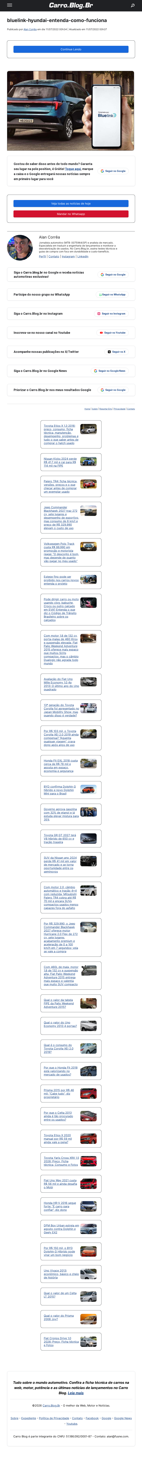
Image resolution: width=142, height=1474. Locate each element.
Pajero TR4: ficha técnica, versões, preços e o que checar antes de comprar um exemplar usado (60, 486)
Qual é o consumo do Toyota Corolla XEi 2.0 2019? (58, 1048)
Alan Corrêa (30, 29)
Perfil (42, 256)
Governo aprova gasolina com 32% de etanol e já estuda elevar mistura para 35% (61, 814)
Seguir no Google (115, 171)
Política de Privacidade (54, 1418)
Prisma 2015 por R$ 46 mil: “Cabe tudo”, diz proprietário (59, 1093)
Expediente (28, 1418)
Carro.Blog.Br (51, 1405)
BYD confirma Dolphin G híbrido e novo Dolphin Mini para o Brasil (60, 790)
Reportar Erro (105, 408)
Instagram (68, 256)
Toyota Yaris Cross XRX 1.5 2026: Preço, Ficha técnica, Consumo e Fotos (61, 1161)
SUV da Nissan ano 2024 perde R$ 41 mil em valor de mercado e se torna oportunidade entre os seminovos (60, 864)
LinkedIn (82, 256)
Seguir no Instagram (113, 313)
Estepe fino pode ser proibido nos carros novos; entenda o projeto (61, 580)
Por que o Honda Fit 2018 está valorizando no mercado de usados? (61, 1071)
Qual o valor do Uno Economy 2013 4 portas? (60, 1024)
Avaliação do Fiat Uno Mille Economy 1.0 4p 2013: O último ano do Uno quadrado (61, 684)
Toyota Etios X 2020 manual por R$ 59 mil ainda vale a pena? (58, 1138)
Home (87, 408)
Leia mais (76, 1393)
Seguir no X (118, 351)
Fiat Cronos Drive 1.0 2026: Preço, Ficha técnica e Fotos (61, 1341)
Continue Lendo (71, 49)
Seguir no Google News (112, 370)
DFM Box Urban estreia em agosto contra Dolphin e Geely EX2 (61, 1229)
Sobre (95, 408)
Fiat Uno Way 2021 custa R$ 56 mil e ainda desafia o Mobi (60, 1184)
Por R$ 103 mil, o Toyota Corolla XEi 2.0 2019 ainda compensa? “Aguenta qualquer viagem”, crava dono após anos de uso (61, 738)
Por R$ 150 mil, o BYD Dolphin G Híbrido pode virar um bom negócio (59, 1251)
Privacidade (119, 408)
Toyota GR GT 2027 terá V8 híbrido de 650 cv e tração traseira (60, 838)
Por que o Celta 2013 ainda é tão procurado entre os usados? (58, 1116)
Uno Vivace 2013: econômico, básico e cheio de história (61, 1274)
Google (106, 1418)
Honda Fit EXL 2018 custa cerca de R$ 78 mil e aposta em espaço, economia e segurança (61, 766)
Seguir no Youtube (114, 332)
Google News (123, 1418)
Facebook (92, 1418)
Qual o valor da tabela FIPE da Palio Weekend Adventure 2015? (59, 1003)
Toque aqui (73, 169)
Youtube (71, 1423)
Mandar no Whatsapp (71, 214)
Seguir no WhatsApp (113, 294)
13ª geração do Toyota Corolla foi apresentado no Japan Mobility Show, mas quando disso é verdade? (61, 710)
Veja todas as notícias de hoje (71, 203)
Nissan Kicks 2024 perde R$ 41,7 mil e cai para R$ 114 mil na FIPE (60, 462)
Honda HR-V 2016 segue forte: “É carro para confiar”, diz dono (60, 1206)
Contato (53, 256)
